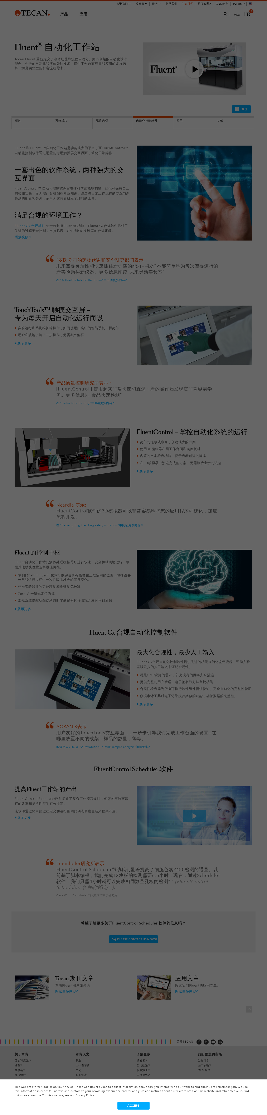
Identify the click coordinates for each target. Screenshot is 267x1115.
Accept (133, 1105)
